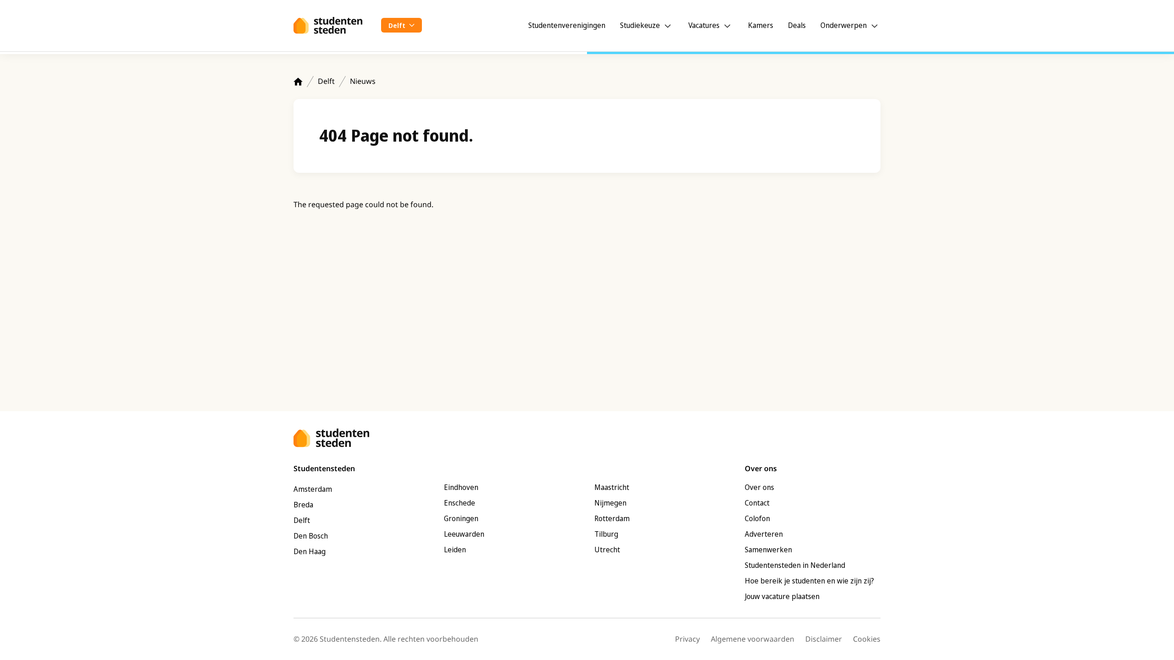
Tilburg (606, 534)
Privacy (687, 639)
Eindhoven (461, 487)
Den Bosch (311, 536)
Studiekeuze (640, 25)
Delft (326, 81)
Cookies (866, 639)
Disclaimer (823, 639)
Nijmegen (610, 503)
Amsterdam (313, 489)
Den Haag (310, 551)
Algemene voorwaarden (752, 639)
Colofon (757, 518)
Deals (797, 25)
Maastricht (611, 487)
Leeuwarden (464, 534)
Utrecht (607, 549)
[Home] (298, 81)
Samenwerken (768, 549)
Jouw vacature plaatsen (782, 596)
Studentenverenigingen (566, 25)
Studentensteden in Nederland (795, 565)
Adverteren (764, 534)
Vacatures (704, 25)
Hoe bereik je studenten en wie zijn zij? (809, 581)
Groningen (461, 518)
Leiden (455, 549)
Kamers (760, 25)
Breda (303, 505)
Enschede (459, 503)
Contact (757, 503)
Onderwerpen (843, 25)
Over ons (759, 487)
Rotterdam (612, 518)
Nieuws (363, 81)
